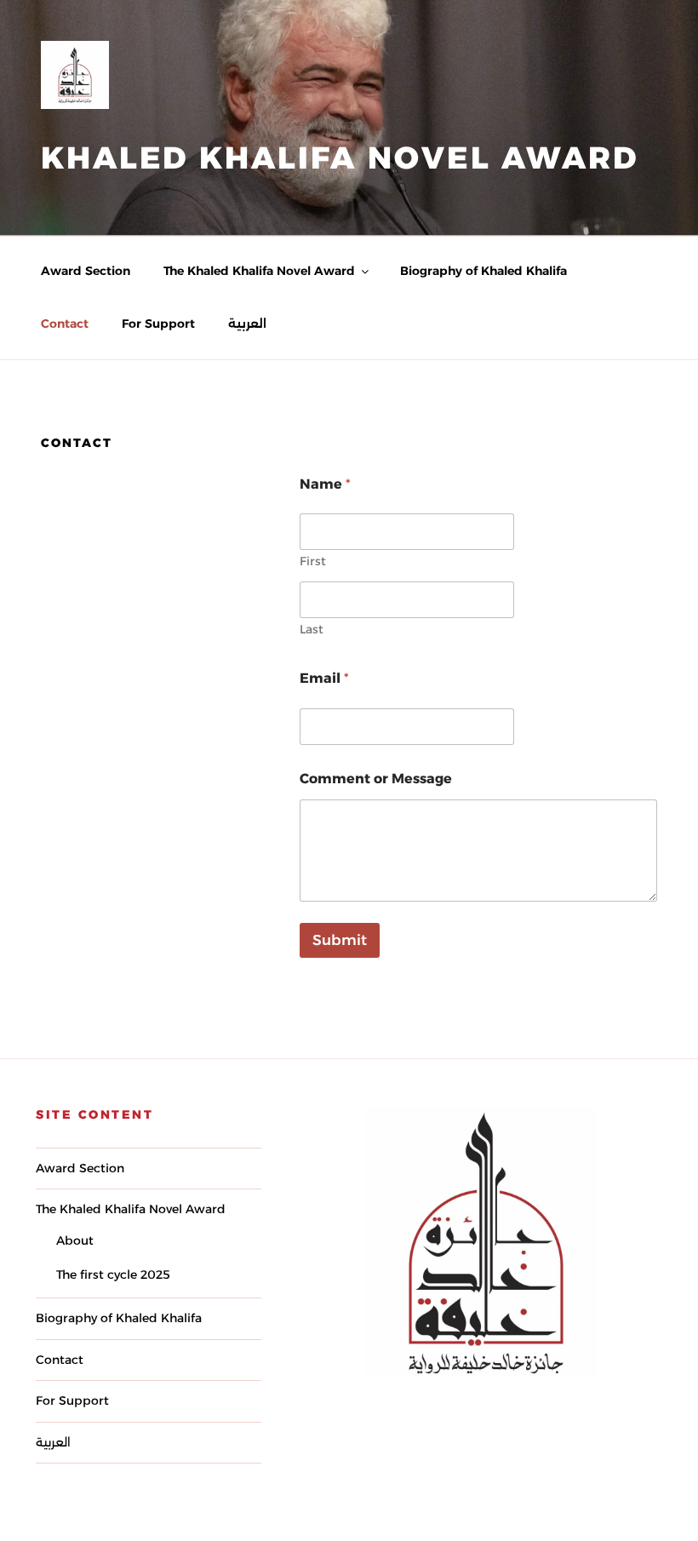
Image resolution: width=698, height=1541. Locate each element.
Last (311, 629)
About (75, 1240)
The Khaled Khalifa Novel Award (259, 270)
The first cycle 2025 (113, 1274)
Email (324, 678)
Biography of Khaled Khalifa (483, 270)
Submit (339, 939)
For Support (158, 323)
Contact (65, 323)
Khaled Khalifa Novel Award (339, 157)
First (313, 561)
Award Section (85, 270)
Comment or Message (376, 778)
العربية (247, 323)
